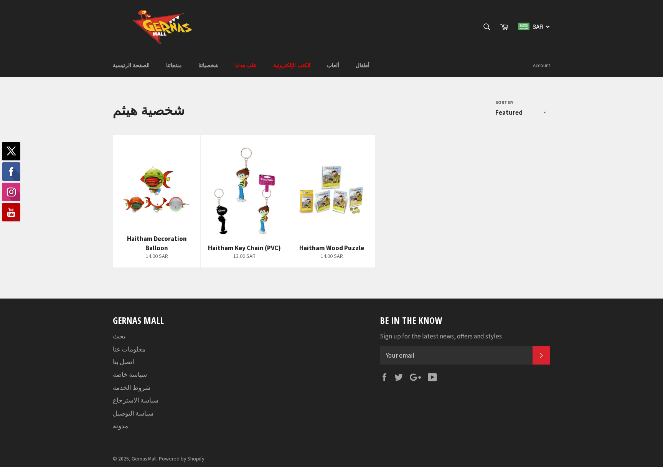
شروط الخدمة (131, 387)
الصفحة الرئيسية (131, 65)
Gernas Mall (144, 458)
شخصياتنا (208, 65)
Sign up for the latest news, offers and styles (441, 336)
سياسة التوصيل (133, 413)
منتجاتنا (174, 65)
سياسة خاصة (130, 374)
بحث (119, 336)
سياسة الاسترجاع (135, 400)
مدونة (120, 426)
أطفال (362, 65)
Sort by (504, 102)
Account (541, 65)
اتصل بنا (123, 362)
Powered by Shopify (181, 458)
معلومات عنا (129, 349)
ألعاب (333, 65)
